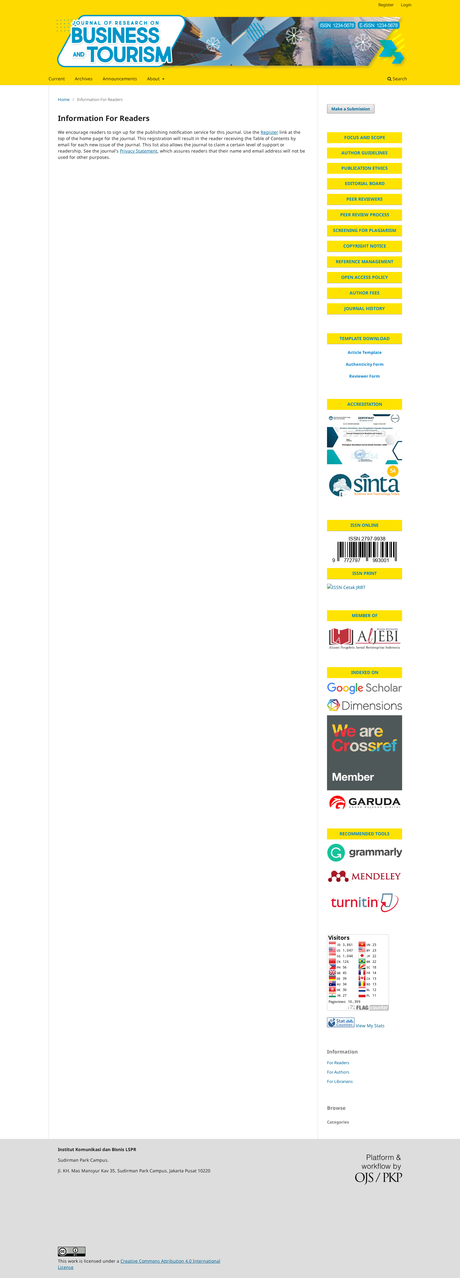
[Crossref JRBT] (364, 752)
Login (406, 5)
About (154, 79)
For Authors (338, 1072)
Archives (84, 79)
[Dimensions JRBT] (364, 705)
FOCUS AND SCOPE (364, 137)
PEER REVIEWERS (364, 199)
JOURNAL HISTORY (364, 308)
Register (386, 5)
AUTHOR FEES (365, 293)
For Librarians (340, 1081)
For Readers (338, 1062)
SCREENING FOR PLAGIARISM (364, 230)
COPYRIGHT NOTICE (364, 246)
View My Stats (370, 1026)
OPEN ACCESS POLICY (364, 277)
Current (57, 79)
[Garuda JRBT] (364, 803)
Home (63, 99)
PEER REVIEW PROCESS (364, 215)
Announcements (120, 79)
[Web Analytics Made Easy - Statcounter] (341, 1026)
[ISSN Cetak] (364, 587)
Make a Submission (350, 109)
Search (399, 79)
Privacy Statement (138, 151)
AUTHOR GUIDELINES (364, 153)
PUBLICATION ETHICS (364, 168)
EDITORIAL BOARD (365, 183)
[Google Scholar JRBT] (364, 688)
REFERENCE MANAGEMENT (364, 261)
